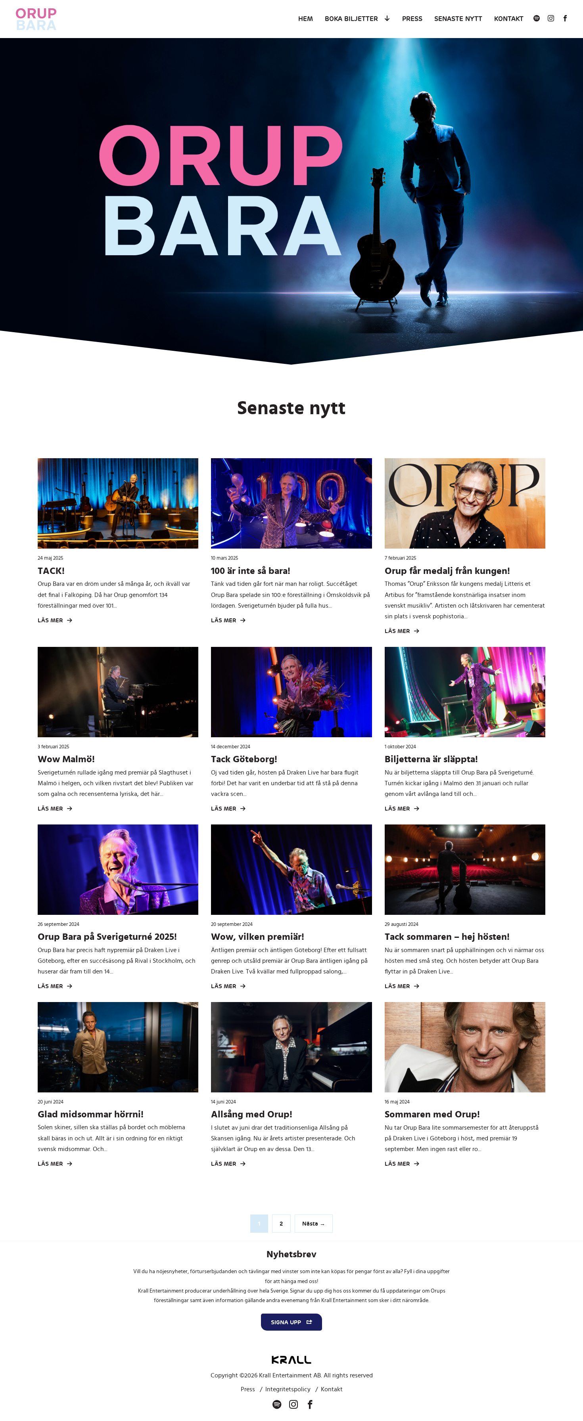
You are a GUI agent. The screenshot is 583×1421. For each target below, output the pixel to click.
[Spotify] (536, 19)
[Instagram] (551, 19)
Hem (305, 19)
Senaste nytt (458, 19)
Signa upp (287, 1322)
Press (412, 19)
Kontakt (509, 19)
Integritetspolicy (288, 1389)
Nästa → (313, 1223)
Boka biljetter (351, 19)
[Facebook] (565, 19)
